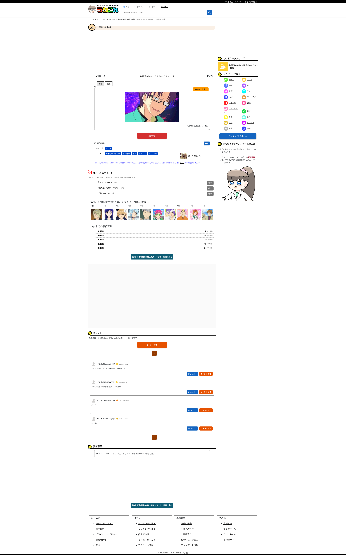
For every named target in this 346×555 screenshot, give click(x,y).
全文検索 (164, 7)
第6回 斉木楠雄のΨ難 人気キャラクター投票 (135, 19)
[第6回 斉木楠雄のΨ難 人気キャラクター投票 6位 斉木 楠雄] (158, 215)
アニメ (108, 149)
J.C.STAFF (153, 154)
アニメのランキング (107, 19)
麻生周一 (126, 154)
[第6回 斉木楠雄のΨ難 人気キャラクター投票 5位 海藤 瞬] (133, 215)
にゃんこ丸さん (194, 156)
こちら (182, 163)
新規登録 (251, 157)
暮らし (249, 117)
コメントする (152, 345)
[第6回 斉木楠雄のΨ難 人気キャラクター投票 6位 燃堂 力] (182, 215)
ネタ (230, 123)
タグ (154, 7)
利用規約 (100, 529)
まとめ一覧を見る (147, 540)
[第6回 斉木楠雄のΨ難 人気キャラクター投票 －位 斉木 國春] (207, 215)
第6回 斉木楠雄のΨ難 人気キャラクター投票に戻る (152, 257)
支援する (227, 523)
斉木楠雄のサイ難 (113, 154)
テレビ (249, 91)
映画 (230, 91)
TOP (94, 19)
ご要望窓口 (186, 534)
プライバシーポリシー (106, 534)
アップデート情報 (189, 545)
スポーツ (232, 103)
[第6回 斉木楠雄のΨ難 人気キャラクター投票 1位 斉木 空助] (96, 215)
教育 (230, 128)
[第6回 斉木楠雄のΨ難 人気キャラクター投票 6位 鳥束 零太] (170, 215)
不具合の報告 (187, 529)
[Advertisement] (152, 52)
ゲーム (231, 80)
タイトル (140, 7)
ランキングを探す (147, 523)
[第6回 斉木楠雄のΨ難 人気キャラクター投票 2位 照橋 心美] (109, 215)
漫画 (134, 154)
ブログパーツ (229, 529)
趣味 (249, 111)
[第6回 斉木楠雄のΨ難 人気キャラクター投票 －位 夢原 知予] (195, 215)
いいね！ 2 (192, 374)
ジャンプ (142, 154)
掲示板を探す (144, 534)
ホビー (231, 97)
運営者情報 (101, 540)
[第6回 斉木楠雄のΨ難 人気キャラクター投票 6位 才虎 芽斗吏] (145, 215)
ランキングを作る (147, 529)
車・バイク (251, 97)
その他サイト (229, 540)
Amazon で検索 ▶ (201, 89)
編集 (207, 143)
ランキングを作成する (238, 136)
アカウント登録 (145, 545)
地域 (249, 128)
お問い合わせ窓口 (189, 540)
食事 (230, 117)
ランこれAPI (229, 534)
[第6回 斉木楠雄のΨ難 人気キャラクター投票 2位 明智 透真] (121, 215)
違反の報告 (186, 523)
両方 (127, 7)
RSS (98, 545)
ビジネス (250, 123)
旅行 (249, 103)
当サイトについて (104, 523)
